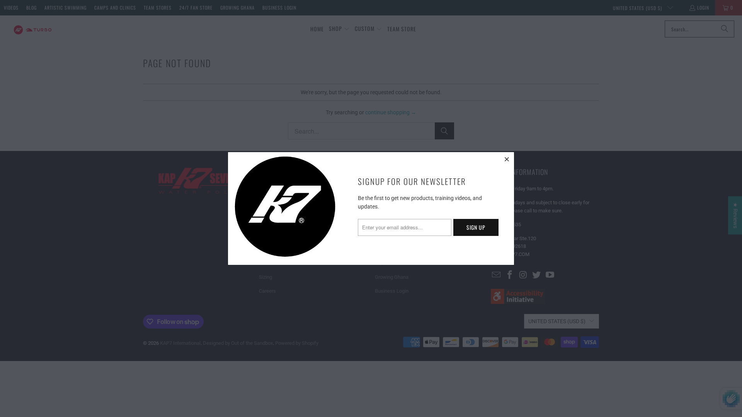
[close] (507, 159)
